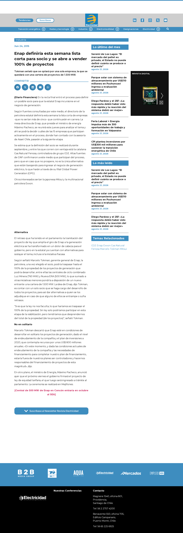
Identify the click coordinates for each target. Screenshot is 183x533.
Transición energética (29, 29)
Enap (100, 245)
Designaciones (131, 29)
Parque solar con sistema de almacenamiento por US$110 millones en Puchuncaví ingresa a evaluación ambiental (109, 83)
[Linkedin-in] (134, 20)
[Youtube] (165, 20)
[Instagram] (150, 20)
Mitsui (123, 249)
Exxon (107, 245)
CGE (93, 245)
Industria (82, 29)
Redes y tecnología (59, 29)
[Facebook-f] (142, 20)
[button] (17, 87)
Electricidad (149, 29)
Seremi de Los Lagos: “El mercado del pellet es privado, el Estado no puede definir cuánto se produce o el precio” (108, 60)
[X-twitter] (158, 20)
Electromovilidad (105, 29)
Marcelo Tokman (109, 249)
